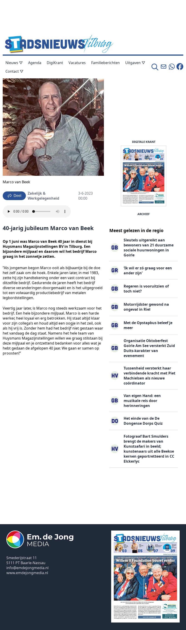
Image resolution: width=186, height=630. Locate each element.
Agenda (34, 62)
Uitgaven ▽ (135, 62)
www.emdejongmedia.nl (27, 572)
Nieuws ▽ (14, 62)
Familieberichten (105, 62)
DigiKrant (55, 62)
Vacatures (77, 62)
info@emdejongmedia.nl (27, 567)
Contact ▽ (14, 71)
